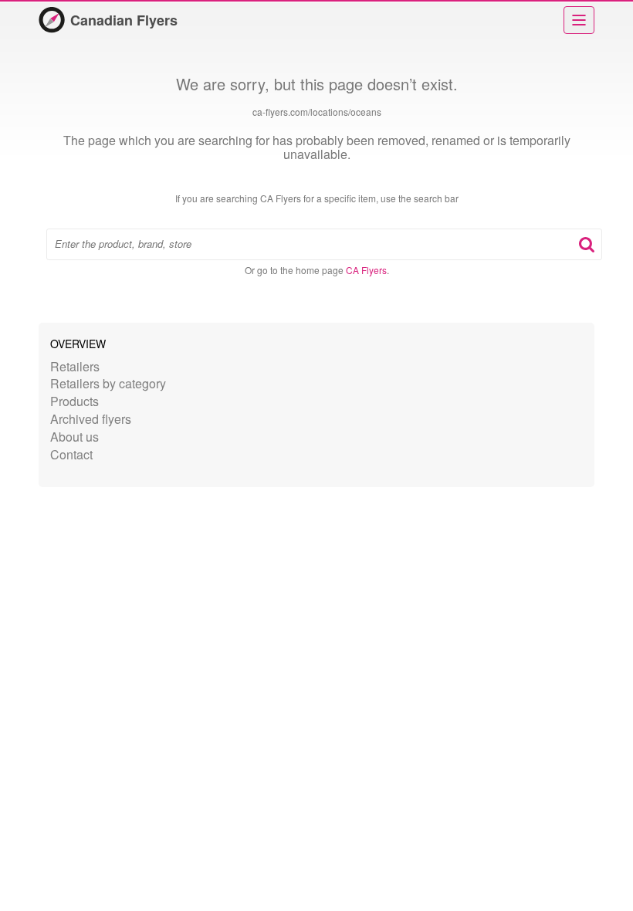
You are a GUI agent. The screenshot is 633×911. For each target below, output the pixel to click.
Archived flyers (90, 419)
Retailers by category (108, 383)
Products (74, 401)
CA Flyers (366, 269)
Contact (71, 454)
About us (74, 436)
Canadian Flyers (124, 20)
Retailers (75, 366)
